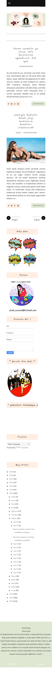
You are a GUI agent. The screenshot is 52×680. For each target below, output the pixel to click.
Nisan (13, 580)
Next (38, 157)
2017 (11, 479)
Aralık (13, 497)
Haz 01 (16, 572)
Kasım (13, 500)
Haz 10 (16, 569)
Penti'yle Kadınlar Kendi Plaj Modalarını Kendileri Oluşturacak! (26, 121)
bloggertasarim (12, 664)
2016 (11, 482)
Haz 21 (16, 551)
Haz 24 (16, 547)
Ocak (13, 590)
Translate (24, 448)
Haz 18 (16, 558)
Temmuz (14, 515)
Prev (32, 157)
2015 (11, 486)
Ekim (13, 504)
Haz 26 (16, 525)
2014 (11, 490)
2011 (11, 598)
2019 (11, 472)
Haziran (14, 518)
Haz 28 (16, 522)
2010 (11, 601)
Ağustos (14, 511)
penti (18, 132)
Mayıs (13, 576)
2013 (11, 493)
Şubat (13, 587)
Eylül (13, 508)
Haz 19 (16, 555)
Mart (13, 583)
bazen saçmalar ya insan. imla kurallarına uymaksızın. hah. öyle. (26, 55)
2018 (11, 475)
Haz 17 (16, 562)
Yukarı (41, 664)
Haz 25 (16, 544)
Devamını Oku (38, 104)
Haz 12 (16, 565)
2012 (11, 594)
